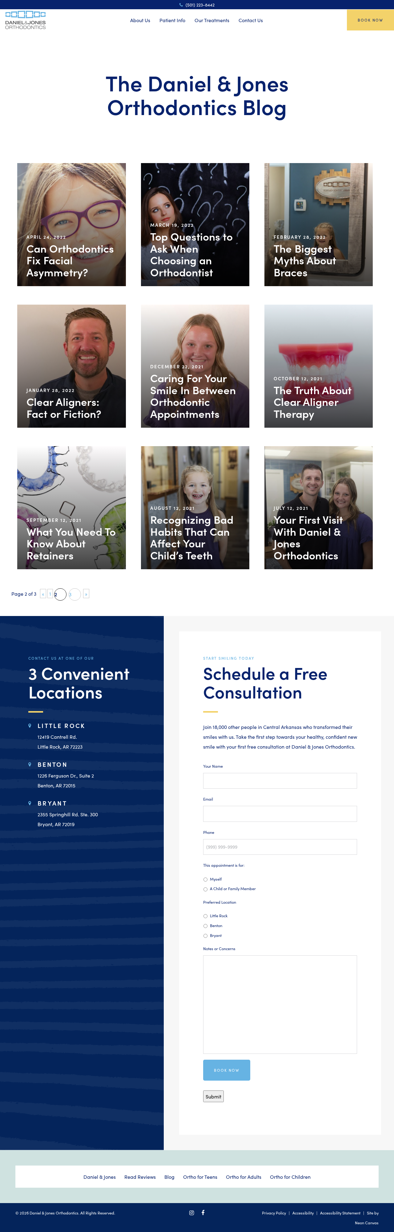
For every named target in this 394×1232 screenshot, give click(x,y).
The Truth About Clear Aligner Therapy (313, 401)
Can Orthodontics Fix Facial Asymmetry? (70, 260)
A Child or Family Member (233, 888)
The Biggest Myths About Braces (305, 260)
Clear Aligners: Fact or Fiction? (63, 407)
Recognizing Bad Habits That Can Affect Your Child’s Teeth (191, 537)
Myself (216, 879)
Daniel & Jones (99, 1176)
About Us (140, 20)
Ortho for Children (290, 1176)
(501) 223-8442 (199, 5)
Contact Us (251, 20)
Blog (169, 1176)
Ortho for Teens (200, 1176)
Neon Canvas (367, 1222)
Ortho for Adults (243, 1176)
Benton (216, 925)
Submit (213, 1096)
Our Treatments (212, 20)
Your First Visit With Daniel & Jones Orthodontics (308, 537)
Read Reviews (140, 1176)
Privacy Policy (274, 1212)
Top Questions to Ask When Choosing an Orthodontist (191, 254)
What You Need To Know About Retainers (71, 543)
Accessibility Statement (340, 1212)
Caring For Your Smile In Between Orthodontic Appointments (193, 395)
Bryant (216, 935)
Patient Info (172, 20)
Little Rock (218, 915)
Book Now (370, 19)
